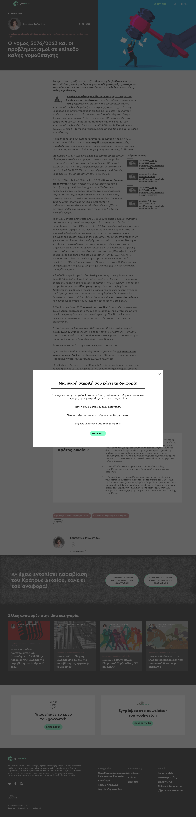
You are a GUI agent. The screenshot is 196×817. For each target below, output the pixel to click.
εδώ (118, 423)
